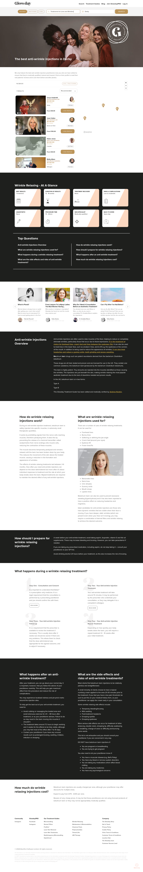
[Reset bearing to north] (126, 88)
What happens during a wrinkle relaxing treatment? (40, 255)
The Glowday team (108, 840)
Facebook (32, 821)
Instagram (18, 821)
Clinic (41, 11)
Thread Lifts (76, 832)
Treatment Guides (93, 4)
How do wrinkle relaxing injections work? (94, 245)
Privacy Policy (106, 827)
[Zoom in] (126, 82)
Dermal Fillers (48, 824)
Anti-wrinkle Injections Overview (32, 245)
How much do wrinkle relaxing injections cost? (96, 259)
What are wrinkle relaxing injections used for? (38, 250)
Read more (34, 605)
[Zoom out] (126, 85)
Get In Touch (106, 824)
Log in (125, 4)
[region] (105, 107)
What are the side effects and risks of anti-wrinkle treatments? (40, 261)
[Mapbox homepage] (87, 132)
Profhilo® (47, 827)
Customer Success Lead (109, 843)
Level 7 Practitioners (69, 83)
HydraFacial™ (48, 838)
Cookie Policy (106, 830)
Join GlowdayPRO (114, 4)
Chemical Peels (77, 827)
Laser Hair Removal (50, 830)
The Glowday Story (108, 821)
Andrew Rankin (116, 392)
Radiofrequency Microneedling (53, 835)
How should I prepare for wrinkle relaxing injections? (99, 250)
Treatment (22, 11)
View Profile (67, 111)
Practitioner (32, 11)
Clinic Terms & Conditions (110, 832)
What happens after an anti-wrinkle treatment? (97, 255)
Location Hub (106, 838)
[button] (31, 105)
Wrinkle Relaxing (77, 821)
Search (81, 4)
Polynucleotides (77, 830)
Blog (103, 4)
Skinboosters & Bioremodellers (82, 824)
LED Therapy (76, 835)
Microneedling (48, 821)
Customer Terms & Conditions (111, 835)
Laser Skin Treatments (51, 832)
